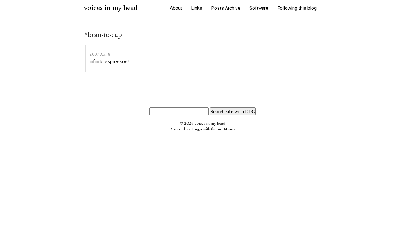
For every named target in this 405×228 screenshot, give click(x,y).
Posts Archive (225, 8)
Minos (229, 129)
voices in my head (111, 8)
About (176, 8)
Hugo (196, 129)
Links (196, 8)
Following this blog (297, 8)
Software (258, 8)
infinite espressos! (109, 61)
